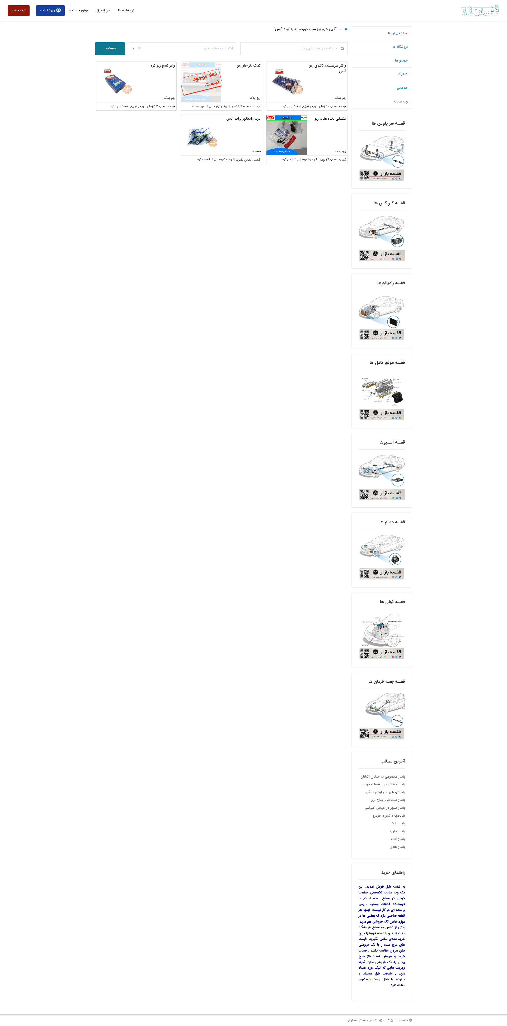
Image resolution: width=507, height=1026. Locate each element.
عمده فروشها (375, 933)
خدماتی (402, 88)
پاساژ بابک (398, 823)
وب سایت (401, 102)
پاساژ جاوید (397, 831)
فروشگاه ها (400, 47)
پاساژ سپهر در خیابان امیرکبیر (385, 808)
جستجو (110, 48)
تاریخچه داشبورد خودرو (389, 816)
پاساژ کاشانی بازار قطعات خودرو (383, 784)
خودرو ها (401, 61)
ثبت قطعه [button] (19, 10)
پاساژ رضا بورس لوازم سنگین (385, 792)
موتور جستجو (78, 10)
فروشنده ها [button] (126, 10)
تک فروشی (380, 922)
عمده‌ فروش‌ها (398, 33)
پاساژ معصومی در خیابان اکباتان (382, 777)
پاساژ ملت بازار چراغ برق (387, 800)
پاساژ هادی (397, 847)
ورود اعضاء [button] (47, 10)
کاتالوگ (402, 74)
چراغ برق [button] (103, 10)
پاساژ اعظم (398, 839)
